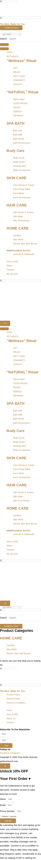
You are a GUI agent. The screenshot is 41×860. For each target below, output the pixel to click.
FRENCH (5, 816)
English (8, 34)
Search (3, 39)
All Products (12, 56)
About (9, 265)
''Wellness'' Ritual (21, 61)
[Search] (4, 44)
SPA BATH (15, 123)
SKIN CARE (16, 178)
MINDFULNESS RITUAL (19, 250)
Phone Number (7, 811)
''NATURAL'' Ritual (22, 92)
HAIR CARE (17, 205)
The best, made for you (12, 24)
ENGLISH (13, 816)
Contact (10, 269)
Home (9, 52)
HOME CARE (18, 228)
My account (12, 274)
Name (3, 799)
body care (15, 151)
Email (3, 805)
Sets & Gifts (12, 261)
